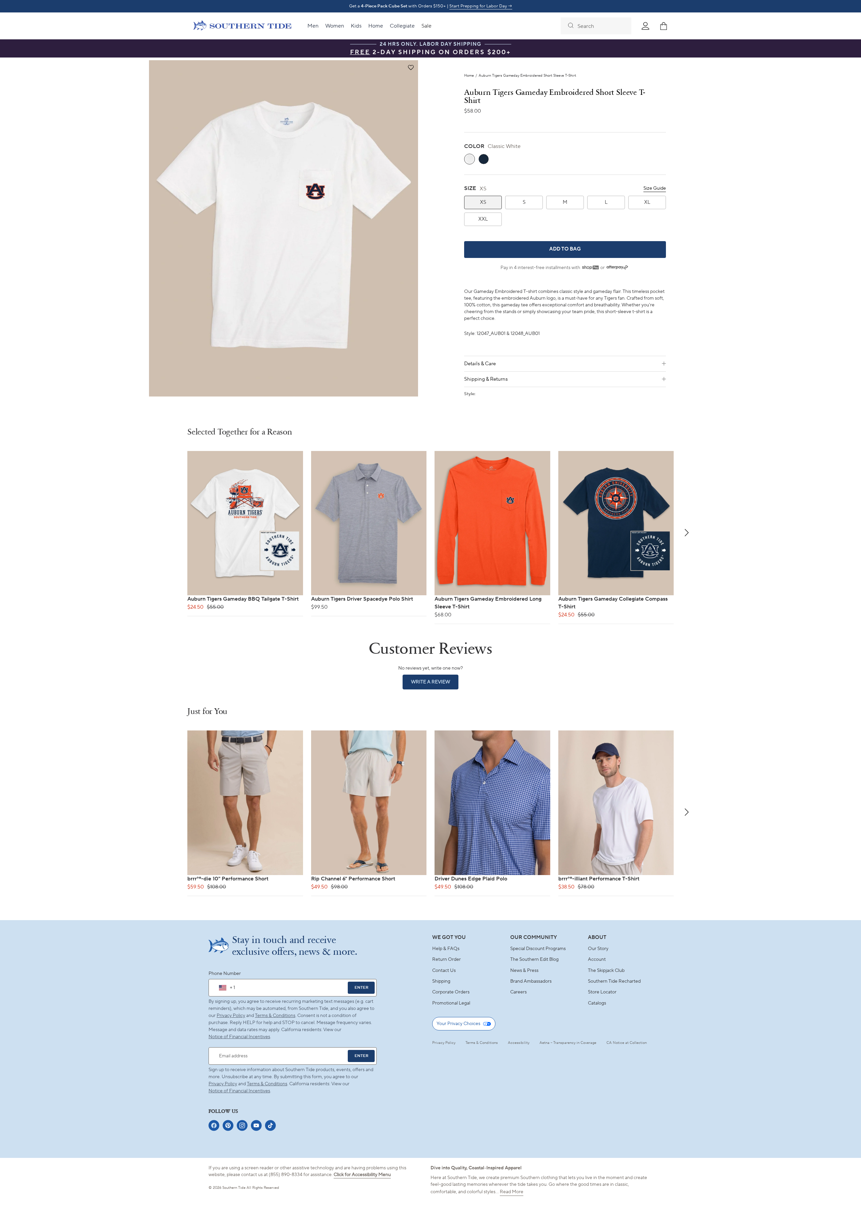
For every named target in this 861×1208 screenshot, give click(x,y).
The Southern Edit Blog (534, 959)
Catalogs (597, 1003)
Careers (518, 992)
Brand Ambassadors (531, 981)
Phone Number (225, 974)
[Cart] (663, 26)
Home (469, 76)
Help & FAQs (445, 949)
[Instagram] (242, 1125)
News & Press (524, 971)
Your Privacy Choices (458, 1024)
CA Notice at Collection (626, 1043)
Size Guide (654, 188)
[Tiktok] (270, 1125)
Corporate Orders (451, 992)
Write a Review (434, 684)
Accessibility (518, 1043)
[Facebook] (214, 1125)
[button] (410, 68)
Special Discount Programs (538, 949)
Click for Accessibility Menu (362, 1175)
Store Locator (602, 992)
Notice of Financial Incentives (239, 1091)
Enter (361, 987)
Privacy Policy (231, 1016)
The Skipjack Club (606, 971)
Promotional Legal (451, 1003)
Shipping (441, 981)
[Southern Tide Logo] (242, 26)
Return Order (446, 959)
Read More (511, 1192)
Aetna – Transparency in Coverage (567, 1043)
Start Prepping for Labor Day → (480, 6)
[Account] (645, 26)
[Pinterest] (228, 1125)
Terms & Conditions (275, 1016)
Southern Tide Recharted (614, 981)
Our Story (598, 949)
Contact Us (444, 971)
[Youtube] (256, 1125)
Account (597, 959)
